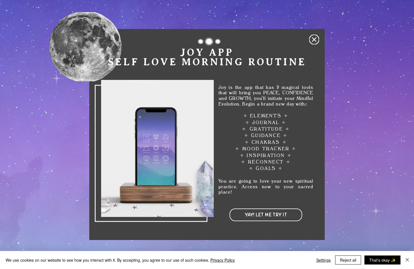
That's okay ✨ (382, 260)
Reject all (348, 260)
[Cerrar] (407, 259)
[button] (314, 39)
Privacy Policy (222, 260)
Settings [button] (323, 260)
